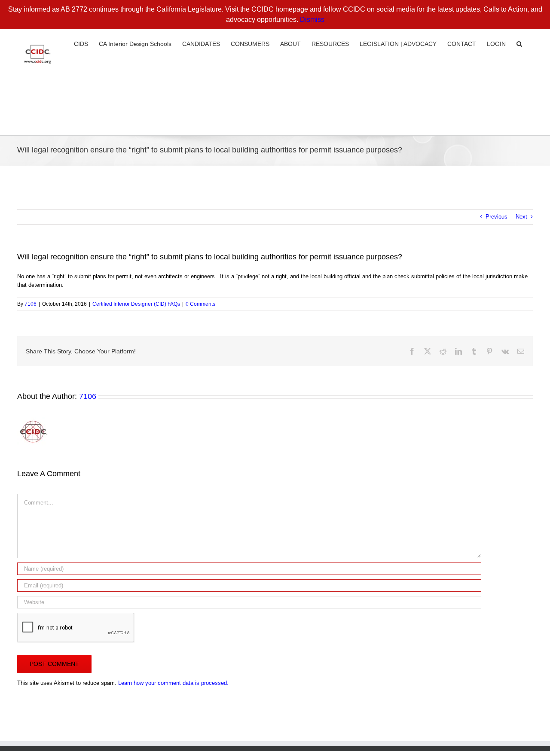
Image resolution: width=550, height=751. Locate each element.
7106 (30, 304)
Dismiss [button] (312, 19)
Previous (496, 216)
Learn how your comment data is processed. (173, 683)
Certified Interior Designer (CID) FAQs (136, 304)
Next (521, 216)
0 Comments (200, 304)
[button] (519, 43)
